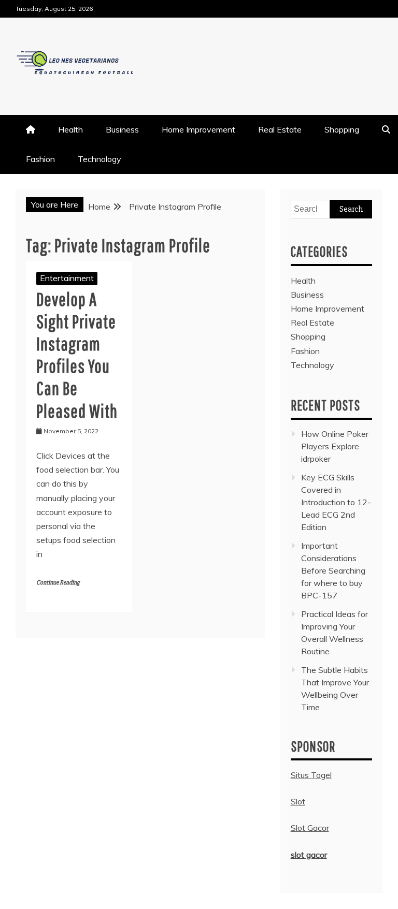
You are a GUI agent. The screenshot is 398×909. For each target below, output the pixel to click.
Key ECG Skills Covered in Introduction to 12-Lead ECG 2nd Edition (336, 502)
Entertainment (67, 278)
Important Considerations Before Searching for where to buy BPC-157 (333, 570)
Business (122, 129)
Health (70, 129)
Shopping (341, 129)
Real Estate (280, 129)
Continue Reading (57, 583)
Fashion (40, 159)
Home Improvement (198, 129)
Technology (99, 159)
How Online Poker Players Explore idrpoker (334, 446)
